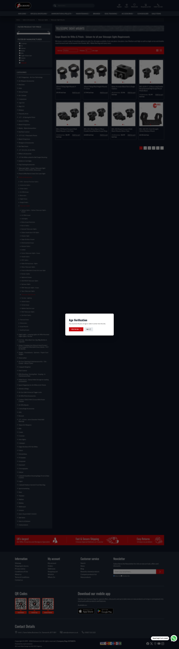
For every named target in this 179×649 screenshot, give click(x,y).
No (88, 329)
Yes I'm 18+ (75, 329)
